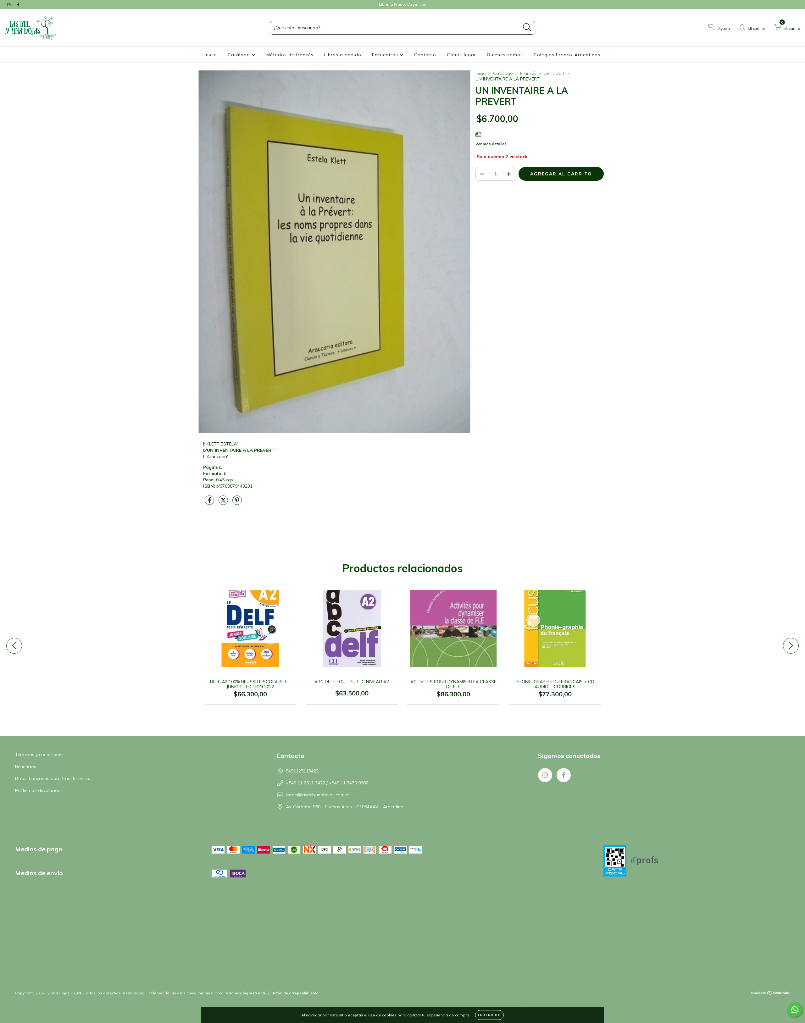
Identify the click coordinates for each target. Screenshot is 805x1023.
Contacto (425, 55)
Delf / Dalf (554, 73)
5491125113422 (302, 771)
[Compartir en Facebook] (210, 503)
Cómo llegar (461, 55)
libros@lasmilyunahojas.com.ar (318, 795)
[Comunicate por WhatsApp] (795, 1010)
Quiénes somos (505, 55)
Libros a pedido (342, 55)
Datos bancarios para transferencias (53, 778)
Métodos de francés (290, 55)
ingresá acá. (254, 993)
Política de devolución (37, 790)
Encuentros (386, 55)
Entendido (489, 1015)
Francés (528, 73)
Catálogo (240, 55)
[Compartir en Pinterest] (237, 503)
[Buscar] (527, 27)
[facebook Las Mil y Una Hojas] (18, 4)
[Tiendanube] (770, 993)
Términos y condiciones (39, 754)
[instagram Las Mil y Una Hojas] (9, 4)
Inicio (211, 55)
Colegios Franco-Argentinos (567, 55)
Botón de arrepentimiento (295, 993)
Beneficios (25, 766)
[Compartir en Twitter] (224, 503)
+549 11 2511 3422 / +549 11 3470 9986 (327, 783)
